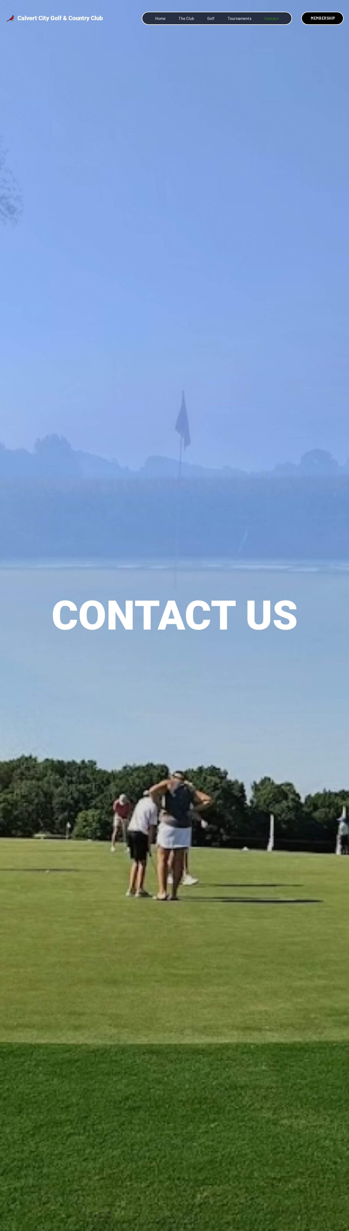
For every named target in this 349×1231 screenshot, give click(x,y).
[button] (239, 18)
